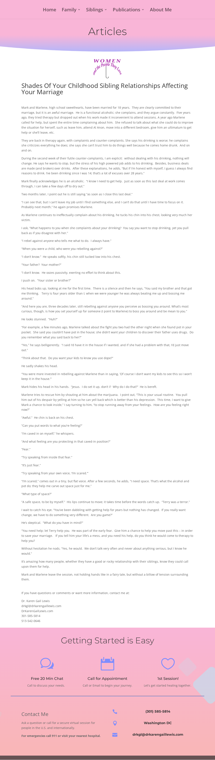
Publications (126, 10)
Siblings (94, 10)
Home (49, 10)
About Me (161, 10)
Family (69, 10)
